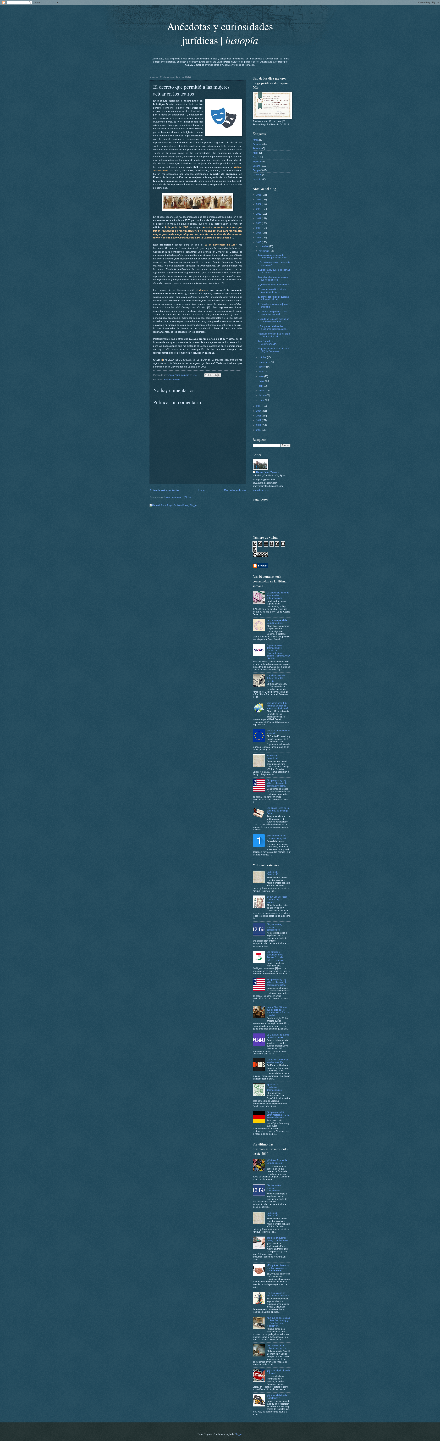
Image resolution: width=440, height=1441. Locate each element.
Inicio (201, 490)
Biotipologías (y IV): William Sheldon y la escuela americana (277, 783)
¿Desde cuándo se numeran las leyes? (276, 836)
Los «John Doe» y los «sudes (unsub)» (277, 1061)
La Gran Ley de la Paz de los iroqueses (278, 1036)
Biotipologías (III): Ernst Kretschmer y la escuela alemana (278, 1115)
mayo (262, 381)
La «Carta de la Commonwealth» (267, 342)
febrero (262, 395)
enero (262, 400)
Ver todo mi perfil (261, 490)
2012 (259, 420)
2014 (259, 411)
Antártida (257, 148)
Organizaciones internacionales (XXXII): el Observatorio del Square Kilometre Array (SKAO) (278, 652)
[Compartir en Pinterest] (219, 375)
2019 (259, 228)
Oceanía (257, 179)
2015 (259, 406)
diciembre (264, 246)
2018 (259, 232)
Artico (255, 153)
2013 (259, 415)
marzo (262, 390)
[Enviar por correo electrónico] (206, 375)
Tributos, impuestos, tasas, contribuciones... (278, 1239)
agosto (262, 366)
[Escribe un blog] (209, 375)
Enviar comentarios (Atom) (177, 497)
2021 (259, 218)
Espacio (257, 161)
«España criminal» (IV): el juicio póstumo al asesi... (274, 335)
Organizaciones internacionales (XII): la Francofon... (273, 349)
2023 (259, 209)
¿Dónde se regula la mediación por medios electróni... (273, 320)
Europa (176, 379)
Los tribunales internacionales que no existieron (273, 278)
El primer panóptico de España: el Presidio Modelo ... (273, 298)
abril (261, 386)
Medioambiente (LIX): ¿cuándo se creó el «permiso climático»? (277, 706)
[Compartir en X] (212, 375)
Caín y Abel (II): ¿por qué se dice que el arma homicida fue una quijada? (278, 1011)
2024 (259, 204)
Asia (255, 157)
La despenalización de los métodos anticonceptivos (278, 595)
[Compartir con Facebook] (216, 375)
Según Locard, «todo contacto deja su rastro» (277, 899)
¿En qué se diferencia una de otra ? (278, 1268)
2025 (259, 199)
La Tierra (257, 174)
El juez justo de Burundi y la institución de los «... (272, 290)
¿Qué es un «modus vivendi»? (273, 284)
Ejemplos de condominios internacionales (274, 1087)
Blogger (238, 1434)
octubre (263, 357)
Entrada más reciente (164, 490)
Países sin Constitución (273, 756)
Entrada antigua (235, 490)
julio (261, 371)
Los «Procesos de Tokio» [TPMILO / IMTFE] (276, 678)
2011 (259, 425)
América (257, 144)
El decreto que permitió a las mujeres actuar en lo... (272, 312)
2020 (259, 223)
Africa (255, 139)
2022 (259, 214)
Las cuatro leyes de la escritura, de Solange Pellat (278, 811)
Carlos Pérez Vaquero (267, 472)
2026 (259, 194)
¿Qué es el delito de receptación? (277, 1396)
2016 (259, 242)
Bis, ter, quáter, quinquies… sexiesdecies (274, 927)
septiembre (265, 362)
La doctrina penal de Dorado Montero (277, 621)
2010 (259, 430)
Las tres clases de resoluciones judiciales (278, 1294)
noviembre (264, 251)
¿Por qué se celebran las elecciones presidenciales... (273, 327)
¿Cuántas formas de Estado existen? (277, 1161)
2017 (259, 237)
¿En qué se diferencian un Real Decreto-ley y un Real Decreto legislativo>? (278, 1322)
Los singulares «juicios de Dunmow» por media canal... (273, 256)
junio (261, 376)
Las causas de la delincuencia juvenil (276, 1346)
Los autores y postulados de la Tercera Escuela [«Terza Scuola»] (275, 956)
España (168, 379)
